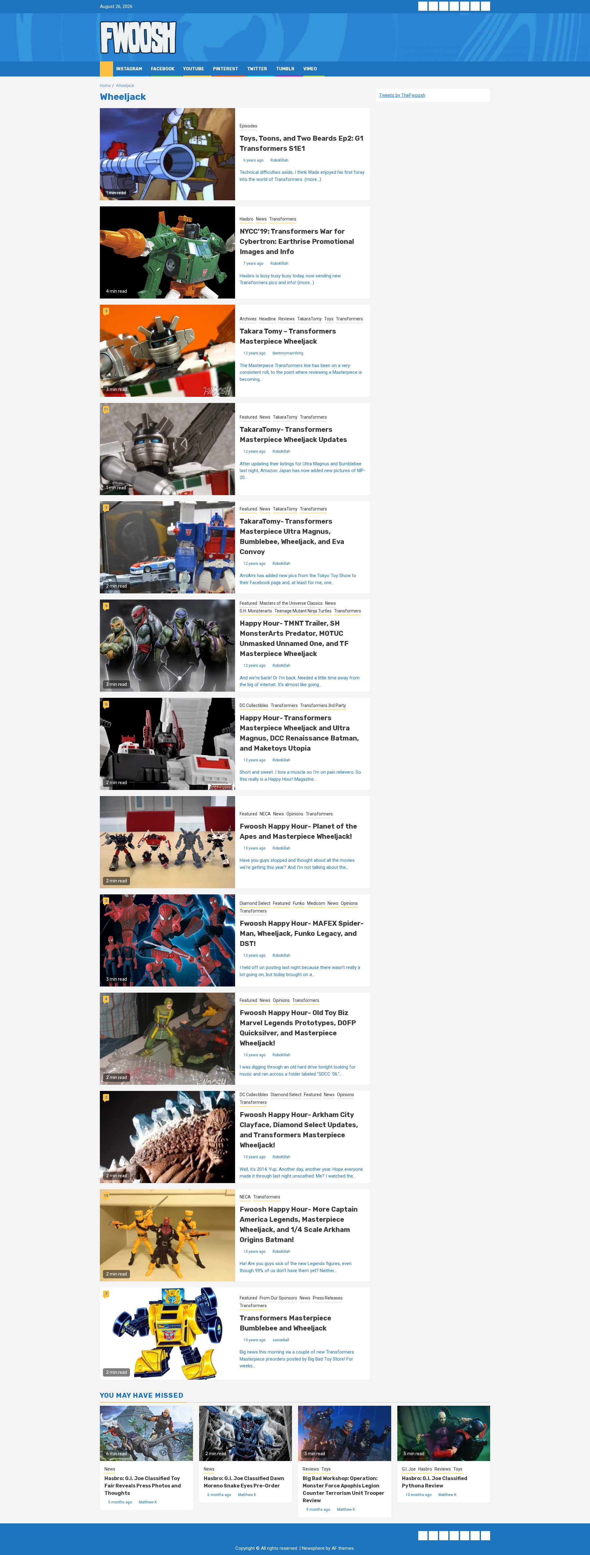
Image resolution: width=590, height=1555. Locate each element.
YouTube (193, 69)
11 (106, 409)
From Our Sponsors (278, 1297)
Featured (248, 417)
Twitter (257, 69)
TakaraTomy (309, 318)
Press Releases (328, 1297)
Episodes (248, 125)
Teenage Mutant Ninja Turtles (303, 610)
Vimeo (310, 69)
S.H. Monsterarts (256, 610)
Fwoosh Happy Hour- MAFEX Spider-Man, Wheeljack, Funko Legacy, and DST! (302, 933)
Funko (299, 903)
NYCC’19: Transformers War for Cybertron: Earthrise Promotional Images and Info (297, 241)
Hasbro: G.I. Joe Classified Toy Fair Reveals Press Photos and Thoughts (142, 1485)
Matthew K (148, 1502)
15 (106, 1196)
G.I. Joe (409, 1469)
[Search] (486, 69)
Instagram (129, 69)
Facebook (162, 69)
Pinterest (225, 69)
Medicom (316, 903)
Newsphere (313, 1548)
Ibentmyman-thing (288, 353)
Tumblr (285, 69)
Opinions (294, 813)
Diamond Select (255, 903)
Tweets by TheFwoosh (402, 95)
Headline (267, 318)
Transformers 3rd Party (323, 705)
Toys (328, 318)
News (261, 219)
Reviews (286, 318)
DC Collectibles (254, 705)
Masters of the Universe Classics (291, 603)
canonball (281, 1340)
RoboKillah (279, 160)
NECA (265, 813)
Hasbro (247, 219)
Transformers (282, 219)
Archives (248, 318)
